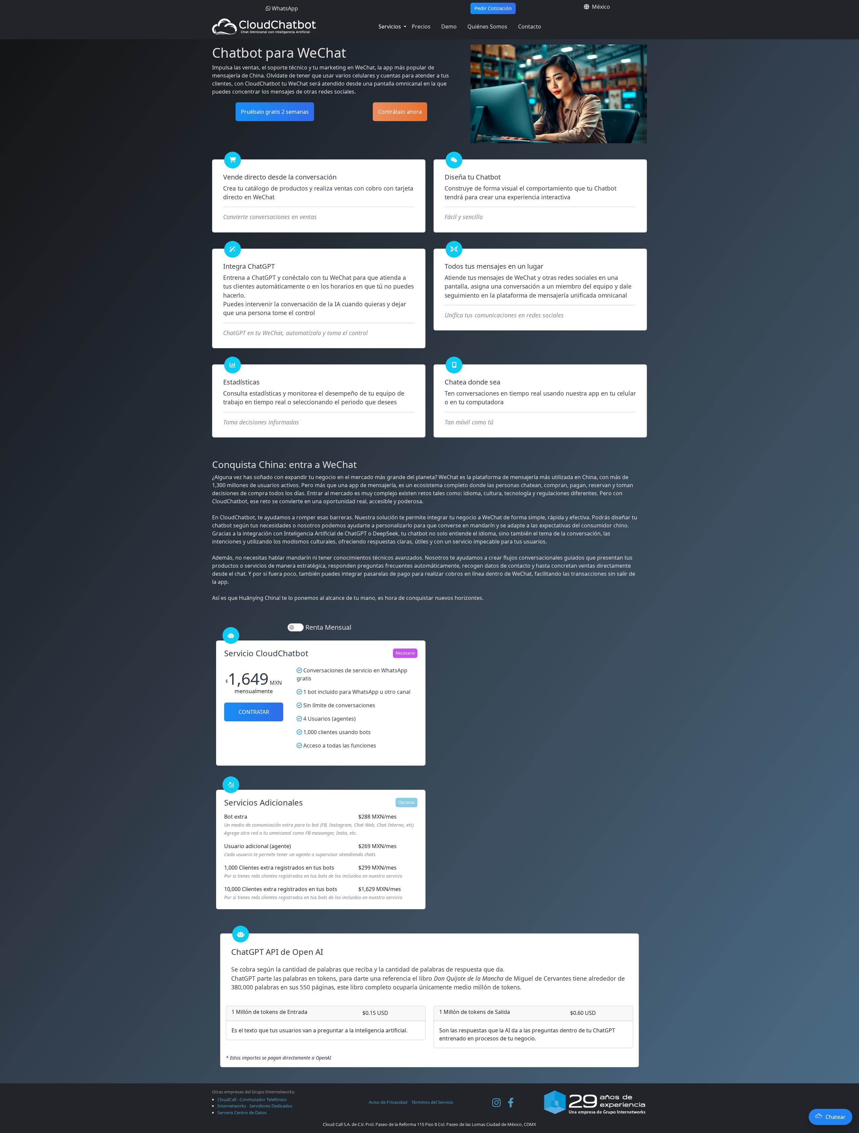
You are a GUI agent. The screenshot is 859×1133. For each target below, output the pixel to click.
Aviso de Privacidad (388, 1102)
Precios (421, 26)
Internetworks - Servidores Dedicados (254, 1106)
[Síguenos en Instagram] (496, 1102)
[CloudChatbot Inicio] (286, 27)
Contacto (529, 26)
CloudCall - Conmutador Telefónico (252, 1099)
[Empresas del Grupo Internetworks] (594, 1101)
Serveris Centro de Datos (242, 1113)
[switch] (296, 627)
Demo (449, 26)
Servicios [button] (390, 26)
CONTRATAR (254, 712)
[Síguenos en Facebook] (511, 1102)
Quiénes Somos (487, 26)
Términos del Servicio (432, 1102)
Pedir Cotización (493, 8)
